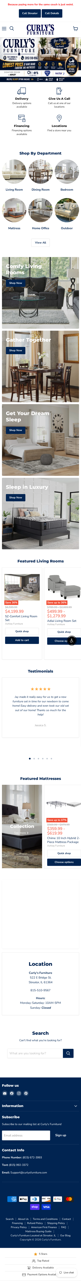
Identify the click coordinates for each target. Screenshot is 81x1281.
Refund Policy (35, 1223)
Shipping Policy (56, 1223)
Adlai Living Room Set (61, 621)
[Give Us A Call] (59, 98)
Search (10, 1219)
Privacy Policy (19, 1227)
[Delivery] (22, 98)
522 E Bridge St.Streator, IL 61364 (40, 977)
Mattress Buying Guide (38, 1231)
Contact (66, 1219)
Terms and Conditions (45, 1219)
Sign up (60, 1135)
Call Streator (30, 13)
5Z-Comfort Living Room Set (21, 618)
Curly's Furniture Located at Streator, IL (33, 1235)
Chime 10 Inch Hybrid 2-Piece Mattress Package (63, 840)
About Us (23, 1219)
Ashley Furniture (14, 623)
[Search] (68, 1053)
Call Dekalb (52, 13)
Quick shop (22, 631)
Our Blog (65, 1235)
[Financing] (22, 125)
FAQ (63, 1227)
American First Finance (44, 1227)
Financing (17, 1223)
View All (40, 242)
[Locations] (59, 125)
